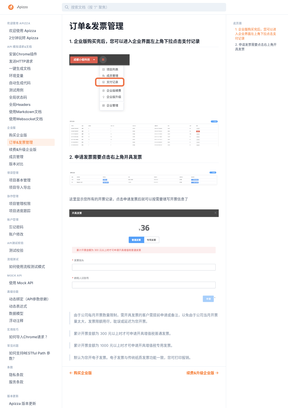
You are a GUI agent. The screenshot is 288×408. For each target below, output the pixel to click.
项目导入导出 (20, 187)
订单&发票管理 (21, 142)
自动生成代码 (20, 83)
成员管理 (16, 156)
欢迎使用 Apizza (22, 30)
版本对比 (16, 164)
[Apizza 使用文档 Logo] (32, 7)
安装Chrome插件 (23, 54)
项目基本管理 (20, 180)
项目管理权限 (20, 203)
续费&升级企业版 (22, 149)
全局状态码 (18, 97)
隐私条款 (16, 374)
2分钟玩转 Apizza (23, 38)
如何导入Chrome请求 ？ (29, 337)
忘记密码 (16, 227)
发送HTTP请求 (21, 61)
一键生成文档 (20, 68)
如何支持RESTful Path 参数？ (29, 356)
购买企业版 (18, 135)
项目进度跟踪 (20, 211)
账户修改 (16, 234)
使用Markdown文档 (25, 111)
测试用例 (16, 90)
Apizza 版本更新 (22, 403)
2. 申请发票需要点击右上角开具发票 (256, 47)
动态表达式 (18, 306)
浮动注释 (16, 320)
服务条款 (16, 382)
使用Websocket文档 (26, 119)
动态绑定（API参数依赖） (30, 299)
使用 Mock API (21, 283)
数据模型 (16, 313)
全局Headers (20, 104)
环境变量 (16, 75)
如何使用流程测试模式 (27, 266)
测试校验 (16, 250)
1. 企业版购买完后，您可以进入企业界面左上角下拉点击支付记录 (255, 33)
